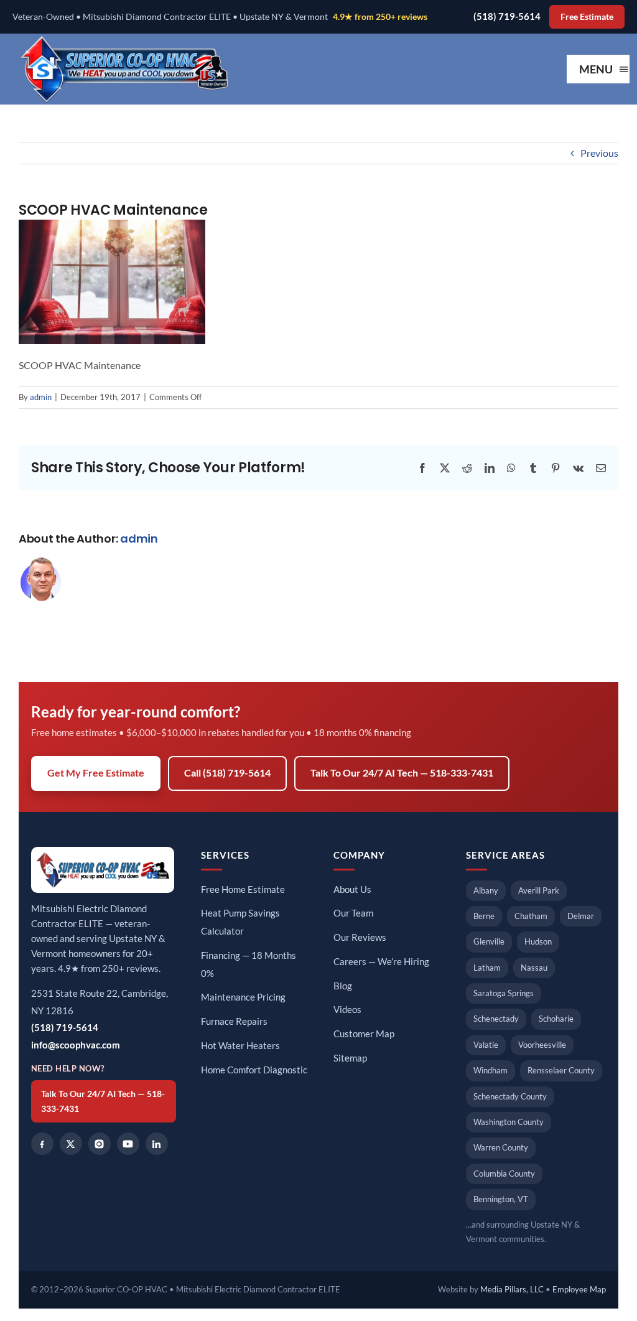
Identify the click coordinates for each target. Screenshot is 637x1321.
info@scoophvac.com (75, 1045)
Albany (485, 890)
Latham (487, 968)
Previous (599, 153)
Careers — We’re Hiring (381, 961)
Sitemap (350, 1058)
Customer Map (363, 1034)
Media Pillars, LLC (512, 1289)
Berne (484, 916)
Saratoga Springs (503, 993)
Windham (490, 1070)
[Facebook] (42, 1143)
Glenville (488, 941)
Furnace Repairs (234, 1021)
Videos (347, 1009)
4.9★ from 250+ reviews (380, 17)
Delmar (580, 916)
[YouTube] (128, 1143)
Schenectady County (510, 1096)
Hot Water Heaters (240, 1045)
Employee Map (579, 1289)
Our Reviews (359, 937)
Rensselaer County (561, 1070)
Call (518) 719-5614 (227, 772)
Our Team (353, 913)
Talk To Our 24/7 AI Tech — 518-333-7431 (401, 772)
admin (41, 397)
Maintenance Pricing (243, 997)
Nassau (534, 968)
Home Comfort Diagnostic (254, 1070)
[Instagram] (99, 1143)
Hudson (538, 941)
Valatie (485, 1045)
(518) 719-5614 (507, 16)
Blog (342, 986)
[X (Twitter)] (71, 1143)
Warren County (500, 1147)
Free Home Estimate (243, 889)
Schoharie (556, 1019)
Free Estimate (586, 17)
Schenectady (496, 1019)
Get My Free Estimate (95, 772)
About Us (352, 889)
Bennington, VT (500, 1199)
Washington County (508, 1122)
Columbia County (504, 1174)
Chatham (530, 916)
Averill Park (538, 890)
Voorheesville (542, 1045)
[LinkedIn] (157, 1143)
